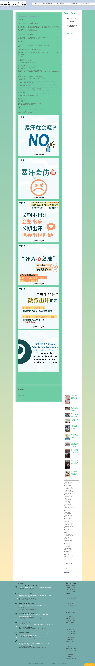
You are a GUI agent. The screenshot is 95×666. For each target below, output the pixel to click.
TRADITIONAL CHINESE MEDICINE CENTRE (12, 6)
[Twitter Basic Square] (67, 572)
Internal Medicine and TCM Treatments (14, 8)
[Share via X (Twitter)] (22, 377)
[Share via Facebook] (18, 377)
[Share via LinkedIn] (25, 377)
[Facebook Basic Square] (65, 572)
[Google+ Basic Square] (69, 572)
